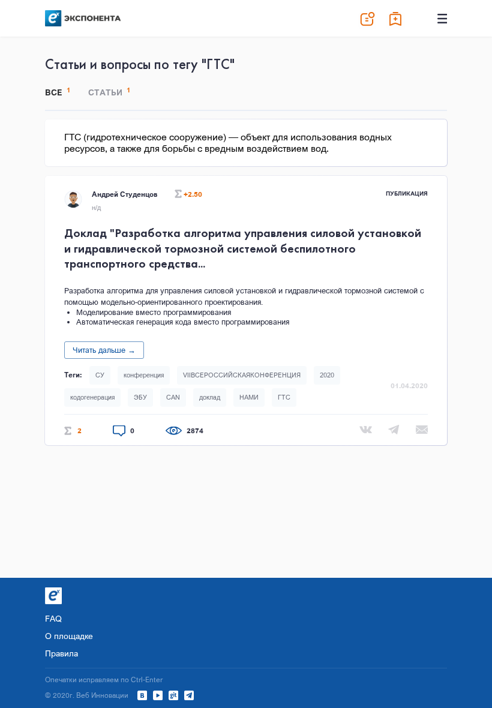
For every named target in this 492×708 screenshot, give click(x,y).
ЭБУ (140, 397)
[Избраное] (396, 18)
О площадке (69, 636)
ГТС (284, 397)
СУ (99, 375)
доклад (209, 397)
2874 (195, 431)
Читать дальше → (104, 350)
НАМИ (249, 397)
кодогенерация (92, 397)
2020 (327, 375)
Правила (61, 653)
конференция (144, 375)
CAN (173, 397)
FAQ (53, 618)
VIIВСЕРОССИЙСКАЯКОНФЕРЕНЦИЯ (242, 375)
